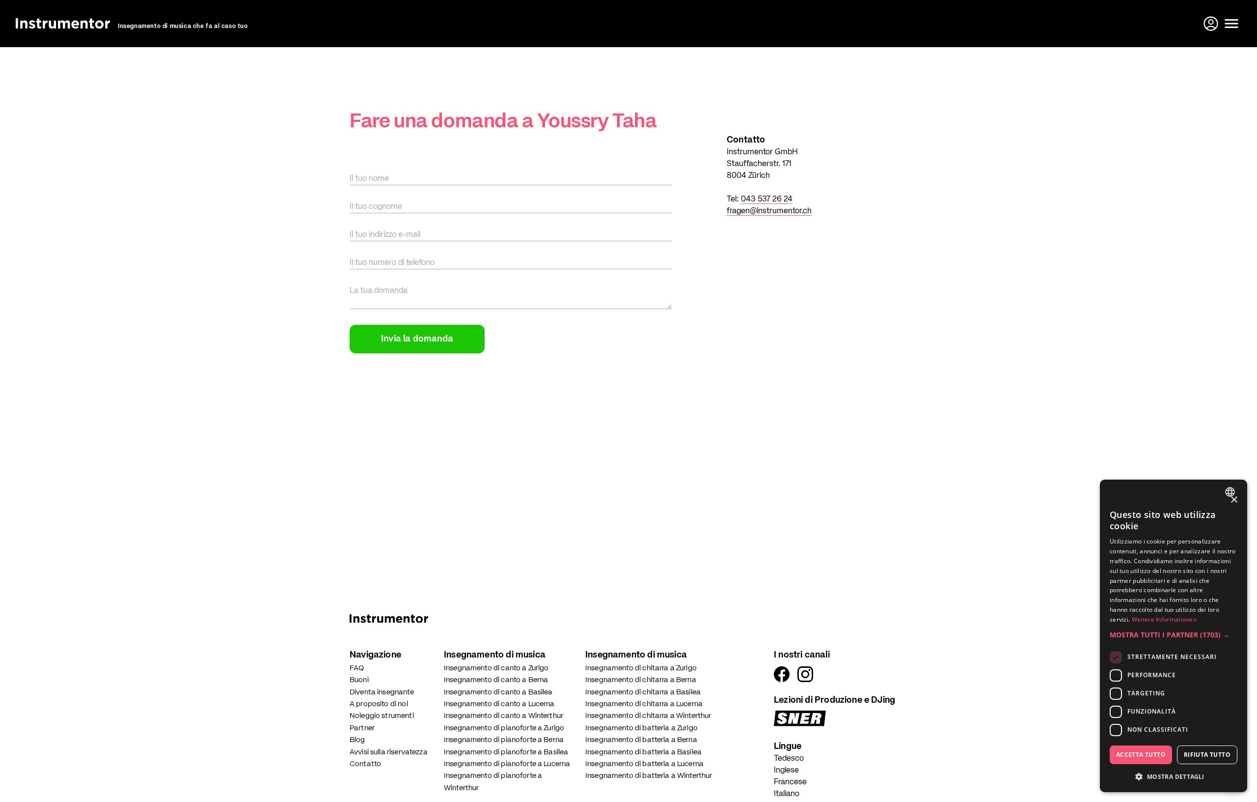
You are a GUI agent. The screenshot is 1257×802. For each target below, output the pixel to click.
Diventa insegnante (382, 692)
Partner (362, 728)
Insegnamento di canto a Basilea (498, 692)
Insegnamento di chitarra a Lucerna (644, 704)
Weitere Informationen (1164, 619)
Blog (357, 740)
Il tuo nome (369, 179)
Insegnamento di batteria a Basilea (643, 752)
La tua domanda (379, 291)
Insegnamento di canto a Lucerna (499, 704)
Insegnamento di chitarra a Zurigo (641, 668)
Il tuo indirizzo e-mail (385, 235)
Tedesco (789, 759)
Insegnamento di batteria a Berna (641, 740)
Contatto (365, 764)
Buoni (359, 680)
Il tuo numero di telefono (392, 263)
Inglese (786, 770)
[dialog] (1173, 636)
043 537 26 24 (766, 199)
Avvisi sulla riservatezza (389, 752)
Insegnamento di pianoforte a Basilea (506, 752)
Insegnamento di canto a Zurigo (496, 668)
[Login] (1212, 23)
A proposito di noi (379, 704)
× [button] (1233, 500)
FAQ (357, 668)
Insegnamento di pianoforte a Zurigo (504, 728)
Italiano (786, 794)
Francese (790, 782)
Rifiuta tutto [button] (1207, 754)
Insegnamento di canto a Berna (496, 680)
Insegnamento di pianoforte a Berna (504, 740)
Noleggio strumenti (382, 715)
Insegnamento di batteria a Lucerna (644, 764)
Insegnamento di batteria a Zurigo (641, 728)
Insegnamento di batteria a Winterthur (648, 775)
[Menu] (1231, 23)
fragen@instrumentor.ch (769, 211)
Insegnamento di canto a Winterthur (503, 715)
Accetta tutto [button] (1141, 754)
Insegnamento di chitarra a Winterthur (648, 715)
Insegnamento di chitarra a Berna (640, 680)
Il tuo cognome (376, 207)
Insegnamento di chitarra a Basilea (643, 692)
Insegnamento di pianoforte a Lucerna (507, 764)
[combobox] (1231, 492)
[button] (1173, 635)
